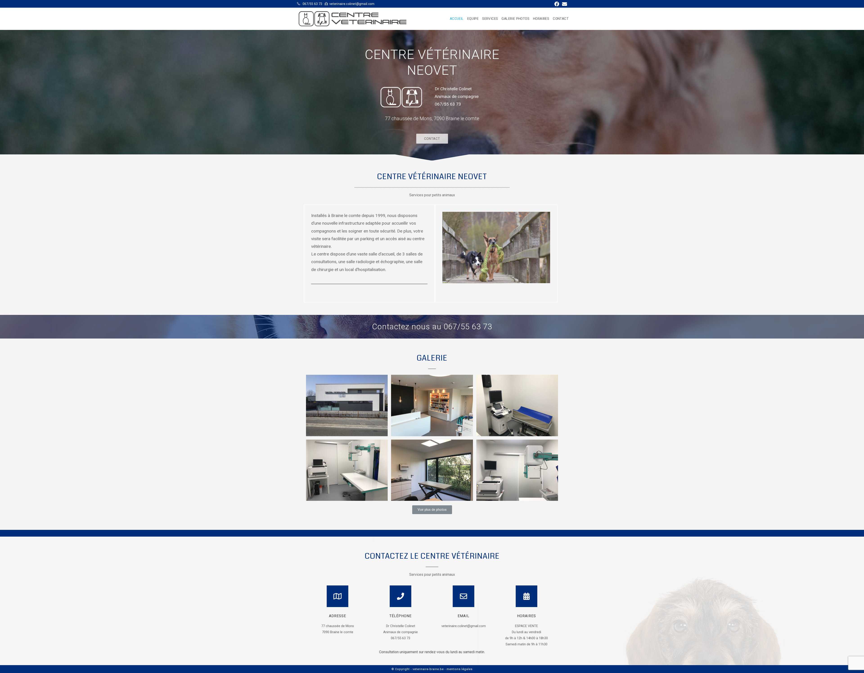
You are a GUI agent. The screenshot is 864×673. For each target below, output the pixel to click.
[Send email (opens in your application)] (564, 4)
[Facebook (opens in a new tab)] (557, 4)
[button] (432, 139)
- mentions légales (458, 669)
